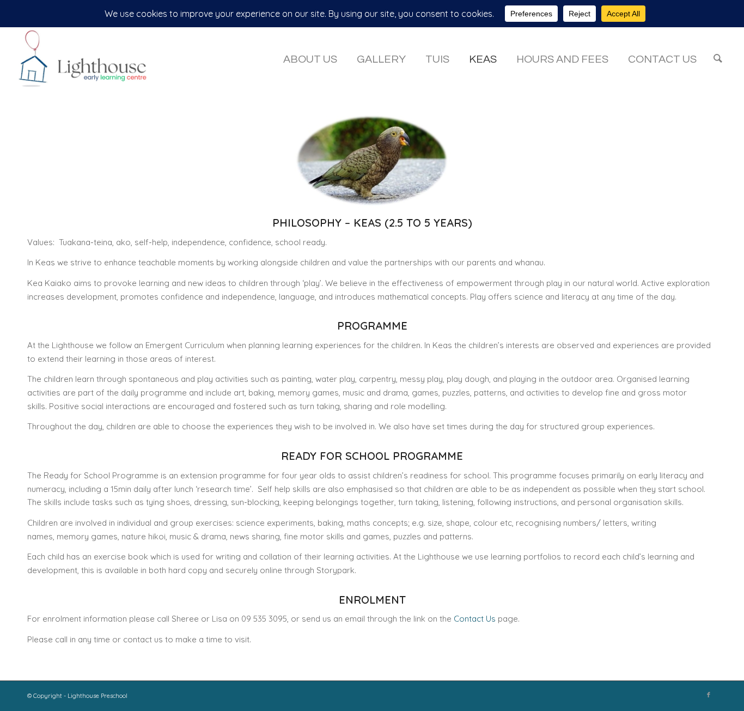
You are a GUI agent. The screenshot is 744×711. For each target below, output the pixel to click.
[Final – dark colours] (88, 59)
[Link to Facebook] (708, 694)
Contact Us (475, 618)
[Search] (717, 59)
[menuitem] (310, 59)
